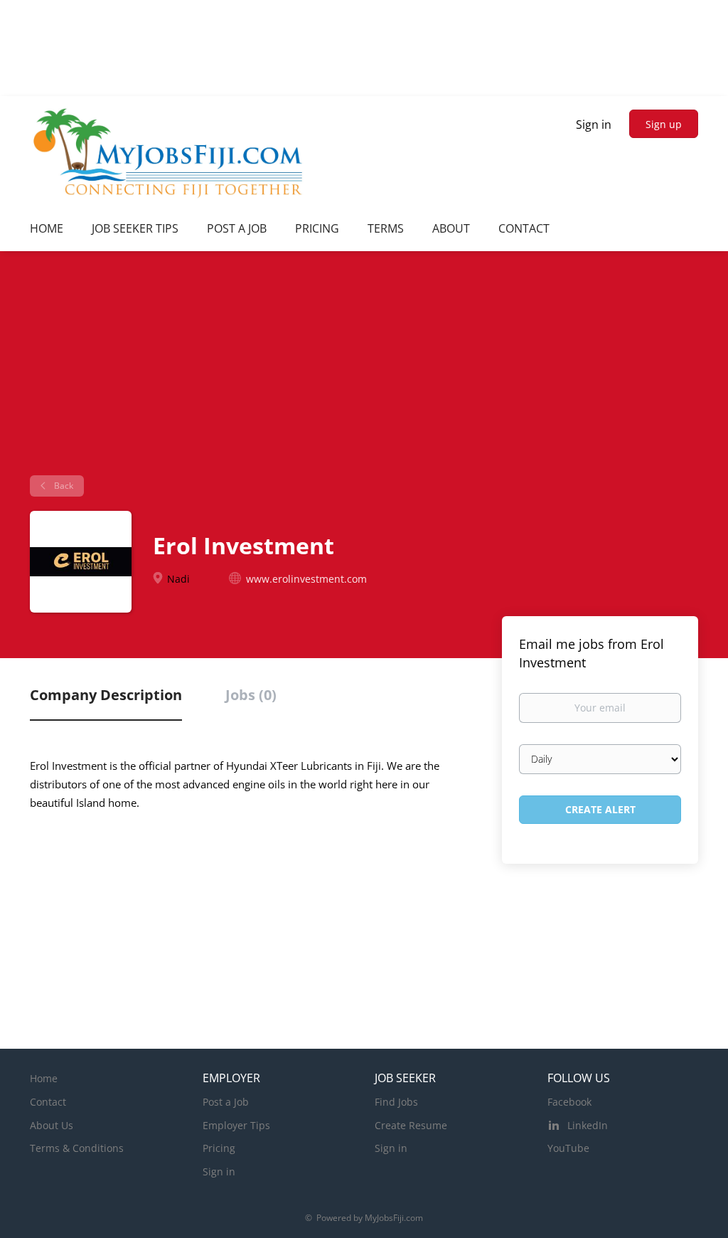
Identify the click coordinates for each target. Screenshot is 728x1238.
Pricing (219, 1148)
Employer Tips (236, 1125)
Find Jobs (396, 1102)
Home (44, 1078)
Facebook (569, 1102)
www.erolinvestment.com (306, 579)
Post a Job (226, 1102)
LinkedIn (587, 1125)
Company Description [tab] (106, 694)
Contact (48, 1102)
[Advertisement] (364, 368)
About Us (51, 1125)
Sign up (664, 124)
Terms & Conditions (77, 1148)
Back (62, 486)
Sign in (593, 124)
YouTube (568, 1148)
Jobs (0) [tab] (251, 694)
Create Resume (411, 1125)
